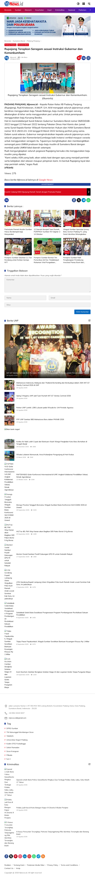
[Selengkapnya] (89, 320)
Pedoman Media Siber (36, 865)
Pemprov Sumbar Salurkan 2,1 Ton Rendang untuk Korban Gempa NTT (18, 260)
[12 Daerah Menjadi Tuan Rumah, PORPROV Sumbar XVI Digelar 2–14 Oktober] (47, 218)
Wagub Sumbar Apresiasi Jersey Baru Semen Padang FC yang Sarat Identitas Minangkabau (76, 231)
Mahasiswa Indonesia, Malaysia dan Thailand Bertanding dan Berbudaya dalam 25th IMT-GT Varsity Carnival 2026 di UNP (53, 384)
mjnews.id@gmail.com (17, 718)
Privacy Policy (52, 865)
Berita (8, 224)
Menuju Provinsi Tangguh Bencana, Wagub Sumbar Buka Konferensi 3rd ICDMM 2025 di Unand (51, 506)
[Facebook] (74, 200)
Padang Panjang (10, 45)
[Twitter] (79, 200)
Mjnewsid (13, 57)
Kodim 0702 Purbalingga (16, 744)
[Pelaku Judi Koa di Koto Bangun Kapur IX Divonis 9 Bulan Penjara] (9, 808)
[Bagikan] (88, 58)
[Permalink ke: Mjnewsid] (7, 58)
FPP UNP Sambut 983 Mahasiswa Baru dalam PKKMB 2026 (40, 419)
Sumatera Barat (23, 45)
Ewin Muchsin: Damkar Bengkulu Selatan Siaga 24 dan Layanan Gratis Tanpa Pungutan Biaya (53, 672)
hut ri (8, 759)
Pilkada (9, 755)
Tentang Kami (18, 865)
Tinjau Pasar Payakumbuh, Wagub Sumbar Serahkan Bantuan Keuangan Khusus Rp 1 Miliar (52, 641)
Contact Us (8, 868)
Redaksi (7, 865)
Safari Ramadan (12, 747)
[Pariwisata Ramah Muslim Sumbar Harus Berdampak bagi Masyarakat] (18, 218)
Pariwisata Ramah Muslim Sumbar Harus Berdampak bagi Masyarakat (18, 231)
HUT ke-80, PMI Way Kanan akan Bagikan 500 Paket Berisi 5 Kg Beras (44, 531)
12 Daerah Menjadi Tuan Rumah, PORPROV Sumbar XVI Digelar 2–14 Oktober (47, 231)
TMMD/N (9, 736)
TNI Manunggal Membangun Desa (19, 732)
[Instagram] (20, 856)
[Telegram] (84, 200)
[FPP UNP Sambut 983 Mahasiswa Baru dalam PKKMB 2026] (9, 420)
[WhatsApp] (88, 200)
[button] (78, 3)
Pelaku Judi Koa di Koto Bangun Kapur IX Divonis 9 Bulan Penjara (42, 808)
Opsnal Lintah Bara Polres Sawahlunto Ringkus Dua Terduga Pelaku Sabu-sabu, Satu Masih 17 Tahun (52, 781)
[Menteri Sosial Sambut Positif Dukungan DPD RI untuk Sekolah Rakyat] (9, 555)
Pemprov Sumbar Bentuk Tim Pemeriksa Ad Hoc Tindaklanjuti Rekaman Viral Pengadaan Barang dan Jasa (46, 260)
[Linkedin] (25, 856)
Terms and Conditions (69, 865)
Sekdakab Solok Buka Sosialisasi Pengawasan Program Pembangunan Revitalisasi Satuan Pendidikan (52, 613)
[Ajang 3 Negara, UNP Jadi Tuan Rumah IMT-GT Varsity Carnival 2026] (9, 397)
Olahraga (68, 224)
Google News (46, 179)
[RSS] (43, 856)
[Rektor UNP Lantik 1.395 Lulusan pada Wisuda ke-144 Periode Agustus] (9, 409)
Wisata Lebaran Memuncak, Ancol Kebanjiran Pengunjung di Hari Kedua (45, 454)
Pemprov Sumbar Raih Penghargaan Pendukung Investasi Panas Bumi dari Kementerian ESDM (73, 260)
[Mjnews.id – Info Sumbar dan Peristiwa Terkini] (13, 3)
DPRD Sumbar (12, 728)
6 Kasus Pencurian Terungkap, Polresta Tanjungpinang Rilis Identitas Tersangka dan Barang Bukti (52, 833)
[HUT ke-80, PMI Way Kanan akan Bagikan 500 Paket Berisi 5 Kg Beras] (9, 533)
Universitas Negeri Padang (16, 740)
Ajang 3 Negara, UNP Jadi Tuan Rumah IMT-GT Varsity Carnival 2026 (43, 396)
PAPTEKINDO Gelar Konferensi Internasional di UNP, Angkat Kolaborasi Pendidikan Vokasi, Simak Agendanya (52, 475)
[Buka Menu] (83, 3)
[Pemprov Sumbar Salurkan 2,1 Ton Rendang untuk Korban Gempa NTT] (18, 246)
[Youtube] (29, 856)
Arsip (18, 868)
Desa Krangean (12, 751)
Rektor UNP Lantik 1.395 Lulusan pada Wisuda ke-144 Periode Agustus (44, 407)
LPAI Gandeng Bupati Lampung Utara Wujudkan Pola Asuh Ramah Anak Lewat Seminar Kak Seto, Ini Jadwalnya (53, 583)
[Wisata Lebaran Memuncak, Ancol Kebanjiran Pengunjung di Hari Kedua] (9, 456)
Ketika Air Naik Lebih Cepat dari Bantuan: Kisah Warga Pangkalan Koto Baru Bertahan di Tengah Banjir (51, 442)
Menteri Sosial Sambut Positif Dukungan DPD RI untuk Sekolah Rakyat (44, 554)
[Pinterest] (16, 856)
